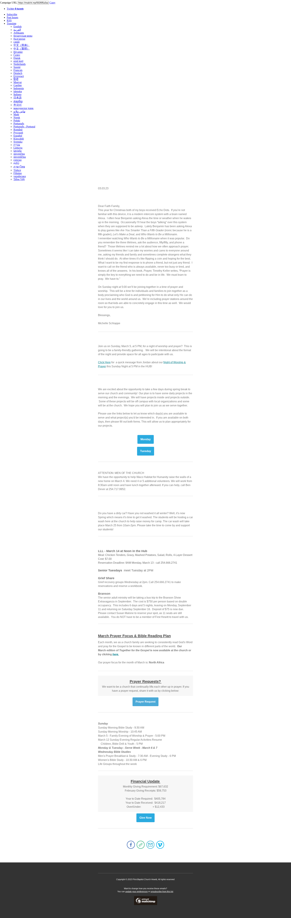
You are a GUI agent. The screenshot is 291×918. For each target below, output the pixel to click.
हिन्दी (15, 79)
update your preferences (136, 891)
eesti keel (18, 61)
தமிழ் (16, 163)
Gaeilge (17, 85)
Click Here (104, 362)
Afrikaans (18, 32)
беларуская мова (22, 35)
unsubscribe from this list (162, 891)
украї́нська (19, 176)
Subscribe (12, 14)
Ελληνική (18, 76)
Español (17, 135)
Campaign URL (8, 2)
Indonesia (18, 88)
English (17, 26)
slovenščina (19, 156)
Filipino (17, 173)
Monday (145, 439)
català (16, 41)
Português (18, 123)
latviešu (17, 150)
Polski (16, 120)
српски (17, 159)
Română (17, 129)
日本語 (17, 97)
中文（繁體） (21, 48)
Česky (16, 55)
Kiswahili (18, 138)
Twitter (15, 8)
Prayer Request (145, 701)
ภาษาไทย (19, 166)
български (19, 38)
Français (17, 70)
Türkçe (17, 170)
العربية (17, 29)
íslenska (17, 91)
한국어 (17, 104)
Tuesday (145, 451)
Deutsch (17, 73)
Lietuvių (17, 147)
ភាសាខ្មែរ (18, 101)
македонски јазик (23, 108)
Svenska (17, 141)
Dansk (16, 58)
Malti (16, 114)
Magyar (17, 82)
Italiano (17, 94)
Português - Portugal (24, 126)
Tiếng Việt (19, 179)
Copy (52, 2)
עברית (16, 144)
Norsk (16, 117)
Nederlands (19, 64)
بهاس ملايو (19, 111)
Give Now (145, 817)
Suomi (16, 67)
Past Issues (12, 17)
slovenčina (19, 153)
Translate (11, 23)
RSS (9, 20)
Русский (18, 132)
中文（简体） (21, 45)
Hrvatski (18, 52)
